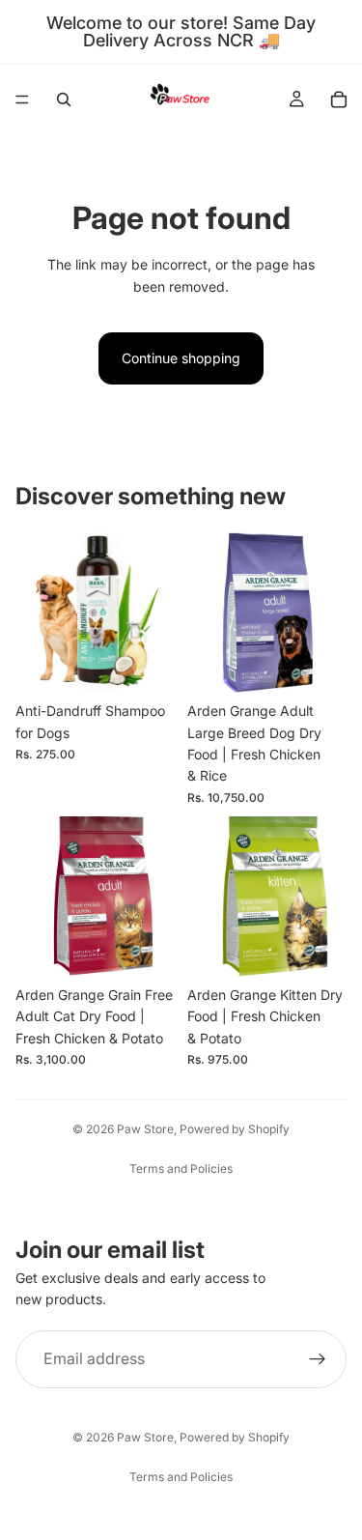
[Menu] (22, 99)
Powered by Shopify (235, 1129)
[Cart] (339, 99)
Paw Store (145, 1129)
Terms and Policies (181, 1168)
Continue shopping (181, 358)
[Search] (63, 99)
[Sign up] (317, 1359)
